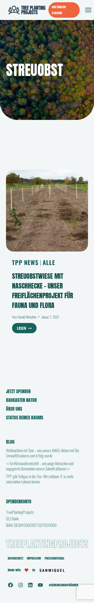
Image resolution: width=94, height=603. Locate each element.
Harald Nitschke (27, 316)
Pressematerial (54, 558)
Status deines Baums (24, 417)
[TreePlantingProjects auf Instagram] (20, 585)
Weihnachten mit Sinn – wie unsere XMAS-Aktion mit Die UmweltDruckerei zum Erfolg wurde (42, 453)
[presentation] (47, 211)
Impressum (34, 558)
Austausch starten (59, 10)
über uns (14, 408)
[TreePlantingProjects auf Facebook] (10, 585)
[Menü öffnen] (88, 10)
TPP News (25, 262)
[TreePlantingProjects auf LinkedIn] (30, 585)
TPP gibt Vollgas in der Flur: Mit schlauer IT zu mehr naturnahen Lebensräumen (40, 479)
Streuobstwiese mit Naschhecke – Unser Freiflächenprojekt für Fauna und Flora (42, 290)
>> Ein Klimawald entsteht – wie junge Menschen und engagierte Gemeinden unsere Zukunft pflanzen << (39, 466)
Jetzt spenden (18, 391)
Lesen (27, 328)
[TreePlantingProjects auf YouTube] (40, 585)
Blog (10, 441)
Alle (49, 262)
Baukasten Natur (21, 400)
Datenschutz (15, 558)
